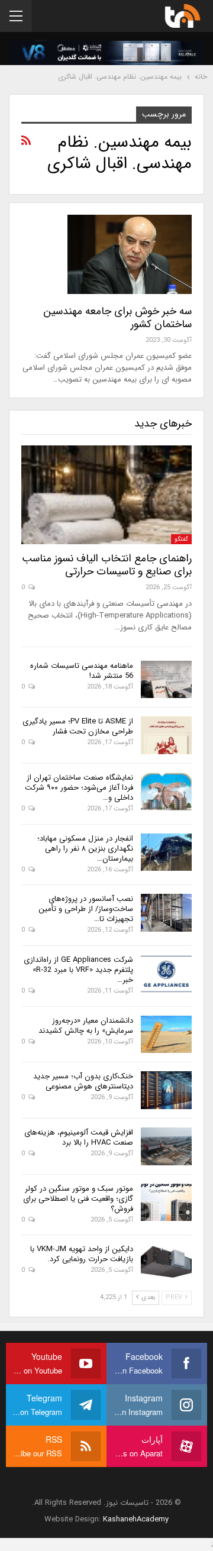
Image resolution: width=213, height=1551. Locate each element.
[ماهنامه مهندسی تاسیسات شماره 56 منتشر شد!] (166, 680)
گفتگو (181, 539)
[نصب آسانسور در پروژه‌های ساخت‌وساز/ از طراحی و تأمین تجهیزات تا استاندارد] (166, 913)
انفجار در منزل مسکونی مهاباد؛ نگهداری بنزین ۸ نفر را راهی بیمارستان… (85, 848)
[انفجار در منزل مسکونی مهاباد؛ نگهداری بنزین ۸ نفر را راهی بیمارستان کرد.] (166, 852)
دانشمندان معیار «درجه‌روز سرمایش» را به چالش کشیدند (85, 1025)
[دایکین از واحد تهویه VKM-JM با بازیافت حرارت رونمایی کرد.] (166, 1263)
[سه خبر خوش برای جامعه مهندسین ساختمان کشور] (129, 254)
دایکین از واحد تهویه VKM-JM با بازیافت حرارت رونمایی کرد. (81, 1254)
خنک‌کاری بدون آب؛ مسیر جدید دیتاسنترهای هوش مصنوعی (83, 1081)
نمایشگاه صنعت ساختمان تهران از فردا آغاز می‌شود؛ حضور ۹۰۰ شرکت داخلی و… (79, 787)
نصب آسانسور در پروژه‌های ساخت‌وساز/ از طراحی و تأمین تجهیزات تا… (85, 909)
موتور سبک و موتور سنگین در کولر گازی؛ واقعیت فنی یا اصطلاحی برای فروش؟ (78, 1198)
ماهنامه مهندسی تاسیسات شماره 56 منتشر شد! (81, 671)
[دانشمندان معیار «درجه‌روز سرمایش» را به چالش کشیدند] (166, 1035)
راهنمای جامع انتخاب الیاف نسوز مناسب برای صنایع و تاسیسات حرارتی (107, 565)
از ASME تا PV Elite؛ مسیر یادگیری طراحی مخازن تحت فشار (77, 726)
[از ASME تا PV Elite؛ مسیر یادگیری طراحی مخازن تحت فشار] (166, 735)
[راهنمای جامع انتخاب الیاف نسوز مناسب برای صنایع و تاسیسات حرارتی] (106, 494)
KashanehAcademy (136, 1519)
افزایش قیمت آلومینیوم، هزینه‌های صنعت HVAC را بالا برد (78, 1137)
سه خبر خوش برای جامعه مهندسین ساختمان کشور (117, 317)
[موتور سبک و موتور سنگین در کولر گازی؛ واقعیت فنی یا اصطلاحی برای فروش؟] (166, 1203)
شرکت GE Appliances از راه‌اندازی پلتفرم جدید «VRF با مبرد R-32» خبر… (78, 970)
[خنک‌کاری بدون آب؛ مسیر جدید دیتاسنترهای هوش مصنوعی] (166, 1090)
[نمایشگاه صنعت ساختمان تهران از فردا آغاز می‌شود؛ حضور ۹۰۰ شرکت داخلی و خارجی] (166, 791)
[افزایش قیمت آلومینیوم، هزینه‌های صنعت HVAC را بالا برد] (166, 1146)
